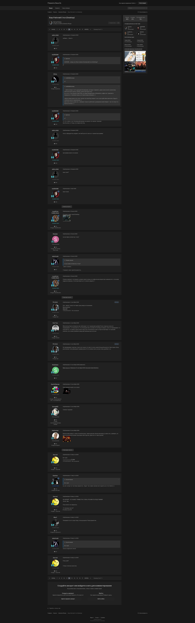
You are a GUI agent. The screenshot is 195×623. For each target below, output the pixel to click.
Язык (91, 617)
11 (66, 29)
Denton (55, 475)
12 (69, 29)
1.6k (56, 530)
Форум (50, 8)
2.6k (56, 67)
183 (56, 420)
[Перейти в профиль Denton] (55, 481)
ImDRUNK (55, 54)
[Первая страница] (50, 29)
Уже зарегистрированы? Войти (127, 3)
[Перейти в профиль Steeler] (55, 239)
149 (56, 247)
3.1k (56, 226)
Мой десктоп (66, 367)
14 (74, 29)
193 (56, 397)
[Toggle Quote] (65, 58)
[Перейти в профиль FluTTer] (55, 328)
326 (56, 48)
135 (56, 443)
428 (56, 336)
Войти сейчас (101, 598)
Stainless (55, 365)
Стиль (97, 617)
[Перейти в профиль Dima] (55, 79)
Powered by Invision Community (97, 620)
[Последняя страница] (90, 29)
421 (56, 269)
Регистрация (142, 3)
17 (82, 29)
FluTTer (55, 323)
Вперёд (86, 29)
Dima (55, 74)
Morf (55, 517)
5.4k (56, 488)
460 (56, 468)
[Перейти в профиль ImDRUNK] (55, 60)
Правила (57, 8)
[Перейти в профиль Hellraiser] (55, 435)
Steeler (55, 234)
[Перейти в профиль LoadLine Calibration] (55, 218)
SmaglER (55, 406)
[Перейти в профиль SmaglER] (55, 412)
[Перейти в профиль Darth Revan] (55, 389)
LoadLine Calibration (55, 212)
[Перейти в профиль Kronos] (50, 22)
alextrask (55, 256)
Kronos (59, 22)
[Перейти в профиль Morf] (55, 522)
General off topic (67, 23)
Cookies (103, 617)
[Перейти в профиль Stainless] (55, 370)
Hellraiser (55, 430)
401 (56, 378)
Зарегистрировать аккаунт (68, 598)
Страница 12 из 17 (98, 29)
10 (64, 29)
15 (77, 29)
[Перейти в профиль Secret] (55, 460)
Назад (53, 29)
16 (79, 29)
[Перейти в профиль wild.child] (55, 40)
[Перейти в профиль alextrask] (55, 261)
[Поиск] (145, 8)
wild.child (55, 35)
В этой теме (139, 8)
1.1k (56, 315)
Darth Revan (55, 384)
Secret (55, 454)
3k (56, 87)
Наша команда (66, 8)
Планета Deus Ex (54, 3)
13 (71, 29)
